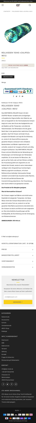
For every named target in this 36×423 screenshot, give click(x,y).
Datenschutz (5, 346)
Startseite (7, 11)
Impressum (5, 340)
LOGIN (26, 65)
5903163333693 (8, 76)
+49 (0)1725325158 (8, 372)
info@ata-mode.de (7, 369)
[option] (18, 30)
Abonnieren (17, 302)
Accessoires (5, 320)
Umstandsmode (6, 325)
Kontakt (4, 354)
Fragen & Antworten (8, 357)
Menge (4, 82)
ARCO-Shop (5, 328)
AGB (3, 343)
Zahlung (4, 351)
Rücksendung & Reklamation (10, 360)
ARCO (4, 61)
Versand (4, 348)
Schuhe (4, 322)
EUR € (17, 410)
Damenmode (5, 317)
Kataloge (4, 331)
